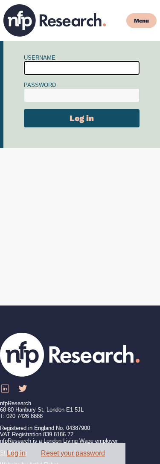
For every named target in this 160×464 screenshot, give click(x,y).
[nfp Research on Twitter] (22, 388)
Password (40, 85)
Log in (16, 453)
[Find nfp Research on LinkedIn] (4, 388)
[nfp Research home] (54, 20)
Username (39, 58)
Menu (141, 20)
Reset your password (73, 453)
